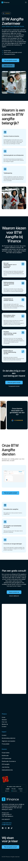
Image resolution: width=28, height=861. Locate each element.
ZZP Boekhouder (6, 758)
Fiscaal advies (5, 752)
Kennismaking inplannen (8, 738)
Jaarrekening (5, 767)
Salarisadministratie (7, 770)
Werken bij (5, 724)
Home (3, 717)
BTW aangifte (5, 764)
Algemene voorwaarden (8, 741)
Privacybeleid (5, 744)
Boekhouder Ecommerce (9, 761)
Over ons (4, 722)
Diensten (4, 719)
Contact (4, 726)
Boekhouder (5, 755)
